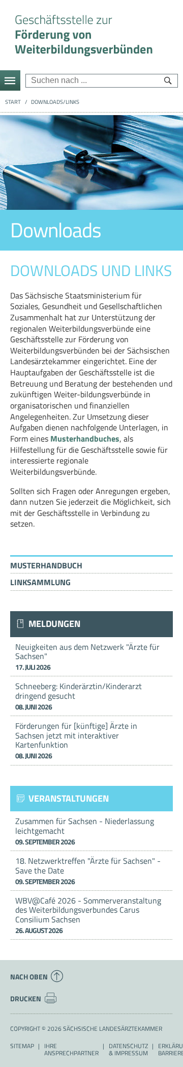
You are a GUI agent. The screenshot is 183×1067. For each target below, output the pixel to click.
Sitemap (22, 1046)
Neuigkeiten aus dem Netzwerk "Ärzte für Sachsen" (87, 657)
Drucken (25, 998)
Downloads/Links (55, 102)
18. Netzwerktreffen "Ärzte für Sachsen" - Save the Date (88, 871)
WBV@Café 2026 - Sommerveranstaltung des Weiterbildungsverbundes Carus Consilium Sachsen (88, 915)
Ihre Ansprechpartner (71, 1050)
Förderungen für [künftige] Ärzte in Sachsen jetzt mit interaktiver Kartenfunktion (76, 740)
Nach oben (29, 976)
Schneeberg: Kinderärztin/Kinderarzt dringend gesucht (78, 696)
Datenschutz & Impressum (128, 1050)
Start (13, 102)
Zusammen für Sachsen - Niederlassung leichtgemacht (84, 831)
